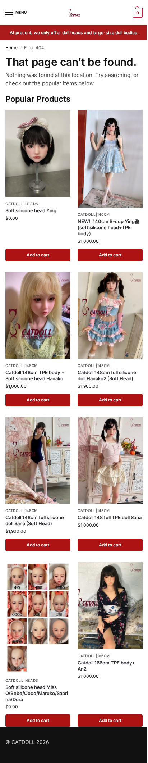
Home (11, 47)
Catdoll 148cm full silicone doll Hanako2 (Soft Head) (107, 375)
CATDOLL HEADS (21, 203)
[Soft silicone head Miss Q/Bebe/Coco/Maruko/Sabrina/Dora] (37, 617)
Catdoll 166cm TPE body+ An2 (106, 666)
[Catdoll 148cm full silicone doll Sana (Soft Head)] (37, 460)
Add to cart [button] (38, 255)
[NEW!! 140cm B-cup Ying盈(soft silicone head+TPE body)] (110, 159)
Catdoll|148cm (21, 365)
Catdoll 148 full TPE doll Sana (110, 517)
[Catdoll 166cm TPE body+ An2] (110, 605)
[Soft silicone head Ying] (37, 153)
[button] (137, 13)
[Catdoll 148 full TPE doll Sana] (110, 460)
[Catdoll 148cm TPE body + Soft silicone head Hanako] (37, 315)
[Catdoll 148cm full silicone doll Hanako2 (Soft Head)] (110, 315)
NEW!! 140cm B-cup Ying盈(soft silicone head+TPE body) (108, 227)
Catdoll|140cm (94, 214)
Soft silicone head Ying (30, 210)
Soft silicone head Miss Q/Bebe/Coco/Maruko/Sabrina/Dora (36, 693)
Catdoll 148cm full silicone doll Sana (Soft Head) (34, 520)
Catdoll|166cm (94, 656)
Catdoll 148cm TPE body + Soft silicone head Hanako (35, 375)
